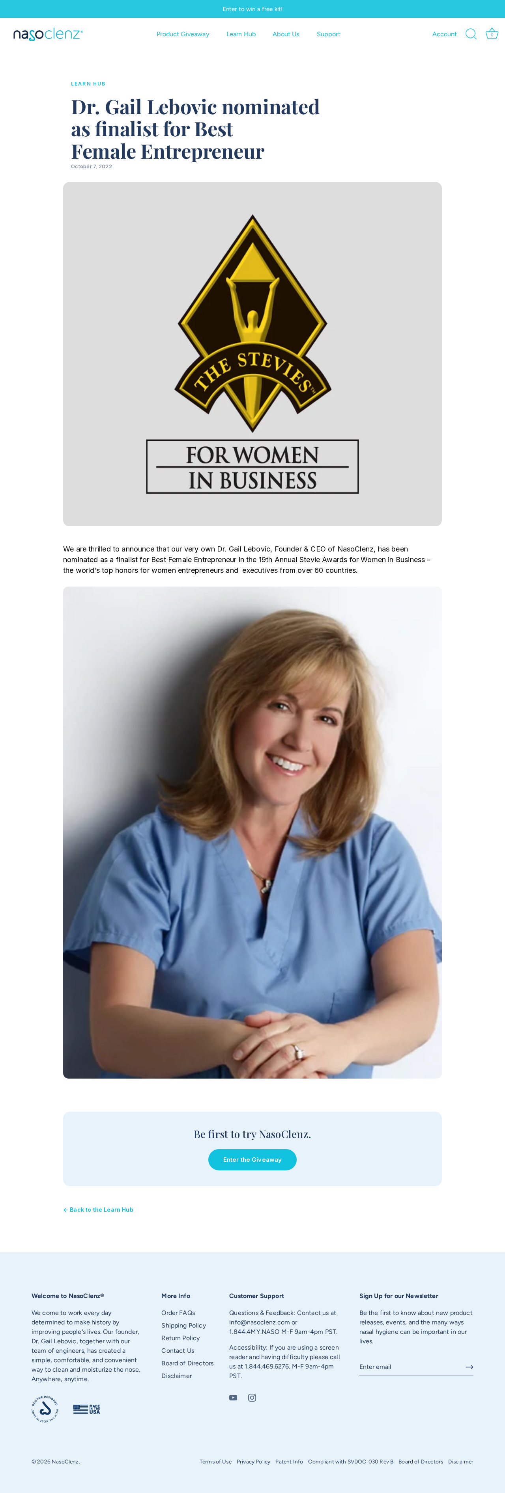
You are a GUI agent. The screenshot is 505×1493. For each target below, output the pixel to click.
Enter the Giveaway (252, 1159)
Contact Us (177, 1350)
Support (328, 34)
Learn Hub (241, 34)
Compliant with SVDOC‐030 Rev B (350, 1461)
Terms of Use (216, 1461)
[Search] (471, 34)
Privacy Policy (253, 1461)
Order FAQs (178, 1313)
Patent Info (289, 1461)
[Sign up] (469, 1367)
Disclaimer (176, 1376)
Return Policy (180, 1338)
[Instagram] (252, 1397)
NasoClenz (65, 1461)
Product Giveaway (183, 34)
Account (444, 34)
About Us (286, 34)
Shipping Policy (183, 1325)
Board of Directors (187, 1363)
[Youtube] (233, 1397)
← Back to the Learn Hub (98, 1209)
